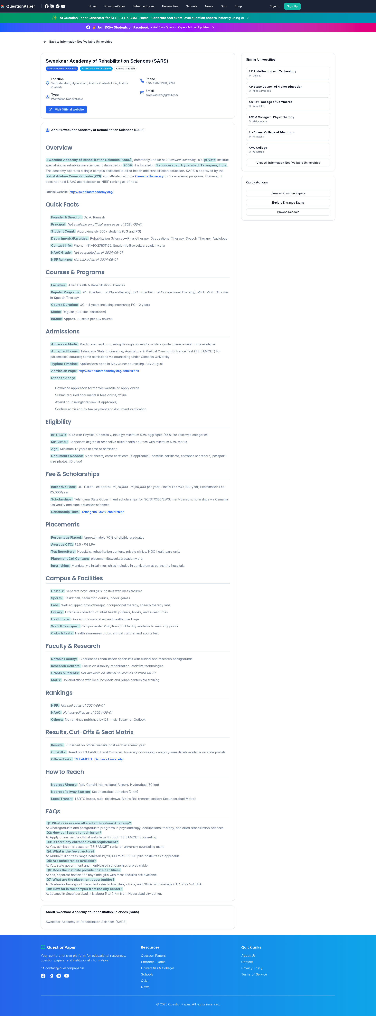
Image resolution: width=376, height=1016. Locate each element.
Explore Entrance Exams (288, 202)
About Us (248, 956)
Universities (170, 6)
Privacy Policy (251, 968)
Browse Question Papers (288, 193)
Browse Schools (288, 212)
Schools (191, 6)
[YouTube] (63, 6)
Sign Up (292, 6)
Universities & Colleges (157, 968)
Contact (247, 962)
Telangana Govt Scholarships (102, 512)
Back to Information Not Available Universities (80, 41)
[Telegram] (58, 6)
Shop (238, 6)
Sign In (274, 6)
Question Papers (153, 956)
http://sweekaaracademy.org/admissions (109, 371)
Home (93, 6)
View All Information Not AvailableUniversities (288, 162)
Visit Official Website (69, 109)
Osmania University (149, 176)
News (209, 6)
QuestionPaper (114, 6)
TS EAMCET (83, 759)
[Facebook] (47, 6)
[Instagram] (52, 6)
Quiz (224, 6)
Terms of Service (254, 974)
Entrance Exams (143, 6)
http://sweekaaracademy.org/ (91, 192)
